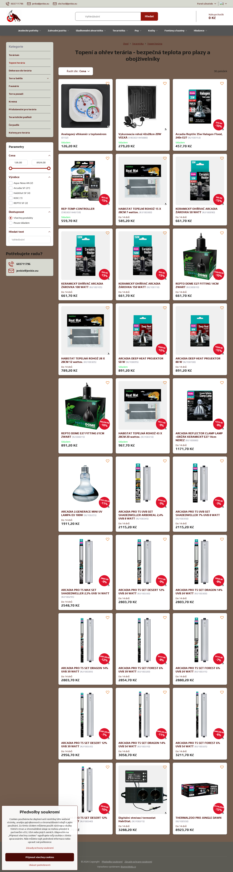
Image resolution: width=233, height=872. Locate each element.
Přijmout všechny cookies (40, 857)
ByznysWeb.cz (128, 866)
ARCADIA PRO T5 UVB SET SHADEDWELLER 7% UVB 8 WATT (198, 513)
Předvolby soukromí (112, 861)
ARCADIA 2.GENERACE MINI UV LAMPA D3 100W (81, 513)
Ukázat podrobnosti (39, 865)
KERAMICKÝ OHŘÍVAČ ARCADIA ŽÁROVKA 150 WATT (139, 285)
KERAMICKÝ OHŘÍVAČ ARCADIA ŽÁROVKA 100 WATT (82, 285)
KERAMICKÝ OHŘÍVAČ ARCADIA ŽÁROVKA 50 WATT (196, 210)
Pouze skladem (21, 222)
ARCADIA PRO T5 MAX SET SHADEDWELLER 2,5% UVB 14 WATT (85, 591)
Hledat (149, 16)
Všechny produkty (23, 217)
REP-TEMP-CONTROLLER (78, 208)
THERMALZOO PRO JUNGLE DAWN (198, 817)
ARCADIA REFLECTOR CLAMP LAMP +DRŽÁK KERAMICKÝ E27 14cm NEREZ (199, 437)
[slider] (10, 168)
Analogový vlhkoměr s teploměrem (83, 134)
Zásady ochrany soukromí (138, 861)
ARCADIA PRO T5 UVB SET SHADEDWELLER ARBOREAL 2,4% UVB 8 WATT (140, 515)
